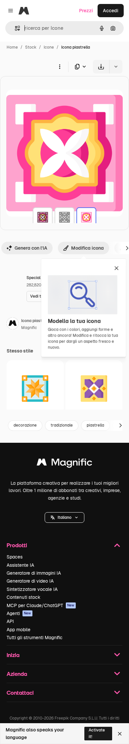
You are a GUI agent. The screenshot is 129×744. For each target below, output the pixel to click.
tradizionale (62, 425)
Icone (49, 47)
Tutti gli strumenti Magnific (35, 638)
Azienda (17, 673)
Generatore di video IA (30, 581)
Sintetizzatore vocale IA (32, 589)
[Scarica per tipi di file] (80, 66)
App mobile (18, 630)
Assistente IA (20, 565)
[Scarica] (101, 66)
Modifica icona (87, 248)
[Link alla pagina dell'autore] (13, 324)
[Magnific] (64, 464)
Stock (30, 47)
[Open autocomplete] (15, 28)
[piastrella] (43, 217)
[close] (116, 268)
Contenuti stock (23, 597)
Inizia (13, 654)
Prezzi (86, 11)
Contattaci (20, 692)
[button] (64, 517)
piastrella (95, 425)
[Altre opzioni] (59, 66)
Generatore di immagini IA (34, 573)
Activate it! (97, 733)
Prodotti (17, 545)
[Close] (119, 734)
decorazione (25, 425)
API (10, 621)
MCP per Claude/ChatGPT (40, 605)
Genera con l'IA (31, 248)
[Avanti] (120, 425)
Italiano (64, 517)
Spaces (14, 557)
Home (12, 47)
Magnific (29, 327)
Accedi (110, 11)
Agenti (19, 613)
